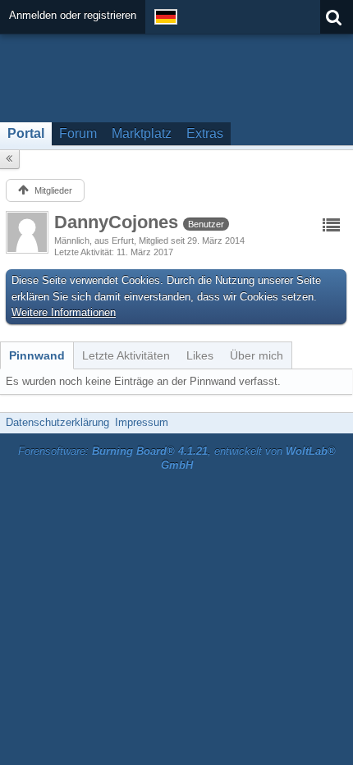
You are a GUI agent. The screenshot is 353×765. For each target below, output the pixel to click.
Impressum (141, 422)
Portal (25, 133)
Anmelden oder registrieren (72, 15)
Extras (204, 133)
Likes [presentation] (199, 355)
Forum (78, 133)
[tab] (37, 355)
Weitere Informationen (63, 312)
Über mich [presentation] (256, 355)
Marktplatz (142, 133)
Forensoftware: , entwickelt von (177, 458)
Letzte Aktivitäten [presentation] (126, 355)
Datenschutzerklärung (57, 422)
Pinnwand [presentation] (37, 355)
